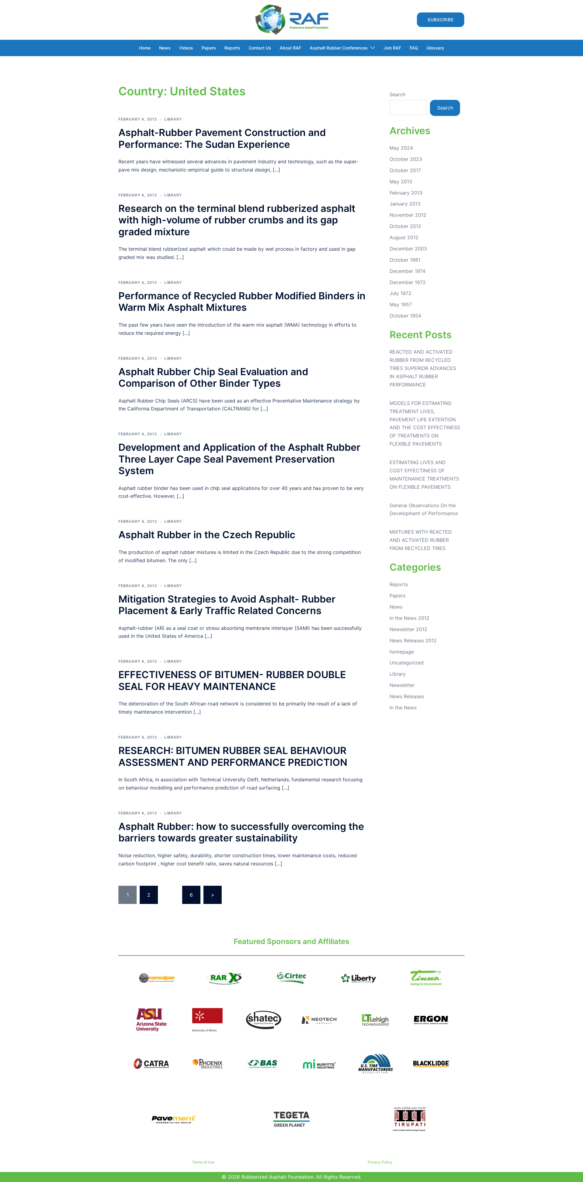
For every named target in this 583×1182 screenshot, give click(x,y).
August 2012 (404, 237)
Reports (232, 47)
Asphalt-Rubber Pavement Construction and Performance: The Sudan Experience (222, 138)
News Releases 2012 (413, 640)
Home (145, 47)
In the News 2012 (409, 618)
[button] (406, 19)
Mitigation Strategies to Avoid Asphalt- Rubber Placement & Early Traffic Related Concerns (227, 604)
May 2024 (401, 148)
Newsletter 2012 (408, 629)
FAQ (414, 47)
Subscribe (441, 19)
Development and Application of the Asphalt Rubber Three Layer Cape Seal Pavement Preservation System (239, 459)
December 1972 (408, 282)
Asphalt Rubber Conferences (339, 47)
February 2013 (406, 193)
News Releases (407, 696)
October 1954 (405, 316)
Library (173, 119)
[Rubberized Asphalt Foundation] (291, 19)
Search (397, 94)
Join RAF (392, 47)
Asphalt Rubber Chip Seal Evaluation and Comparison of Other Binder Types (213, 377)
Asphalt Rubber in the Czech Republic (206, 535)
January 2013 (405, 204)
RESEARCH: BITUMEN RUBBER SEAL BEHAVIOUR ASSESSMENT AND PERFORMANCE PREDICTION (232, 756)
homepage (402, 652)
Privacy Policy (380, 1162)
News (165, 47)
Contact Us (260, 47)
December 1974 (407, 271)
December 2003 (408, 249)
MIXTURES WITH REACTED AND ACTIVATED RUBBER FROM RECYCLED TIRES (421, 540)
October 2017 (405, 170)
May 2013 (401, 181)
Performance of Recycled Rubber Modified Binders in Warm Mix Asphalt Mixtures (242, 301)
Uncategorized (407, 663)
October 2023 (406, 159)
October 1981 (405, 260)
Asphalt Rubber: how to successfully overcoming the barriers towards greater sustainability (241, 832)
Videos (186, 47)
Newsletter (402, 685)
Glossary (435, 47)
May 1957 (401, 304)
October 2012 (405, 226)
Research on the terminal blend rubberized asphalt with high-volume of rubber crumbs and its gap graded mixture (236, 220)
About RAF (290, 47)
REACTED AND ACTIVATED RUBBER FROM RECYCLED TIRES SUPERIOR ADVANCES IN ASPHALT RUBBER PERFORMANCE (423, 368)
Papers (209, 47)
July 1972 (400, 293)
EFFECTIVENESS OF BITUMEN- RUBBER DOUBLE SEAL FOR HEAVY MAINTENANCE (232, 680)
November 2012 (408, 215)
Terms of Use (203, 1162)
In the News (403, 708)
